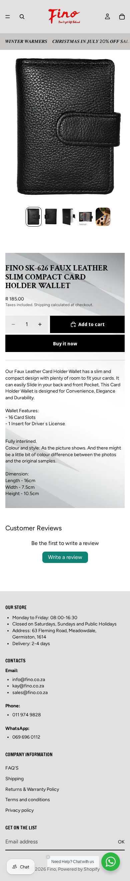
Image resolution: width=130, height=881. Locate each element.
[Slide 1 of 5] (33, 217)
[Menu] (7, 16)
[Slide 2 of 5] (51, 217)
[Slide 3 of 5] (68, 217)
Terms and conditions (27, 799)
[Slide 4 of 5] (85, 217)
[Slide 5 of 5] (103, 217)
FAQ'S (12, 768)
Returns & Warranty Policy (32, 789)
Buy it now (65, 343)
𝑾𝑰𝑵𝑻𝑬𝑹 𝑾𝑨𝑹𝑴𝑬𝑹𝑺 (26, 41)
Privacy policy (19, 810)
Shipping (14, 779)
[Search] (22, 16)
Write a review (65, 557)
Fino (51, 869)
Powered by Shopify (79, 869)
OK (121, 841)
